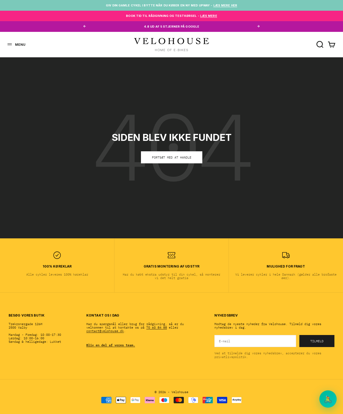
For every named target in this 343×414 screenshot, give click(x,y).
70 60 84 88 (156, 327)
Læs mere (208, 16)
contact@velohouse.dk (105, 331)
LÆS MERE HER (225, 5)
